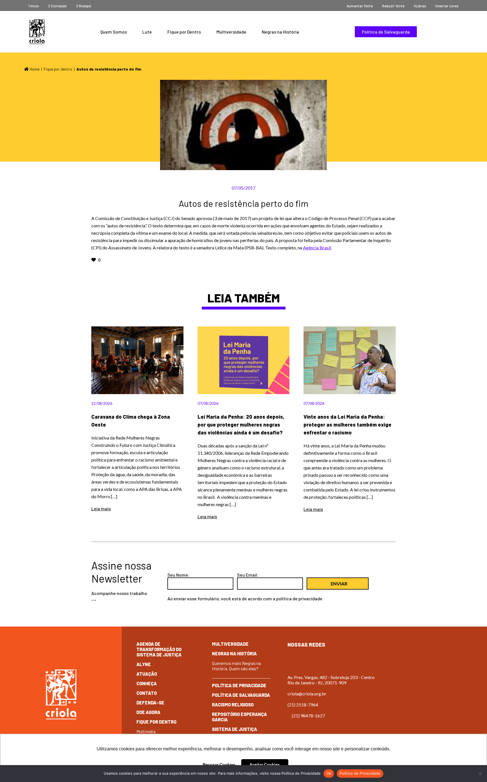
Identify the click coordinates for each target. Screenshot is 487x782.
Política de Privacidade (239, 685)
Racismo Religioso (233, 704)
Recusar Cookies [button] (219, 764)
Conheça (146, 683)
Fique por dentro (58, 69)
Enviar (339, 583)
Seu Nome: (178, 574)
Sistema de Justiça (234, 729)
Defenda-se (150, 702)
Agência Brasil (317, 247)
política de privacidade (299, 598)
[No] (480, 773)
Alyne (143, 664)
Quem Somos (113, 31)
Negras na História (280, 31)
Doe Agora (148, 712)
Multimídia (146, 731)
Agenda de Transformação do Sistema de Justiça (158, 649)
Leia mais (101, 508)
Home (34, 69)
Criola (37, 31)
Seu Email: (247, 574)
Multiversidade (231, 31)
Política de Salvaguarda (386, 31)
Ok (328, 773)
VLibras (420, 6)
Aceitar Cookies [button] (264, 764)
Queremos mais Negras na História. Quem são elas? (236, 665)
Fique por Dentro (184, 31)
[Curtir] (94, 259)
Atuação (146, 673)
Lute (147, 31)
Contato (146, 693)
